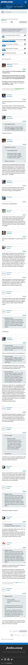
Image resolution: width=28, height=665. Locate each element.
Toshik (8, 544)
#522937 (24, 214)
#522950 (24, 342)
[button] (26, 635)
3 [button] (15, 635)
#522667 (24, 121)
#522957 (24, 521)
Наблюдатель (10, 118)
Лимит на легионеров (9, 19)
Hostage (9, 211)
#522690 (24, 144)
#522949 (24, 315)
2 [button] (13, 635)
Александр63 (10, 66)
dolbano (8, 198)
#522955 (24, 491)
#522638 (24, 99)
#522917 (24, 185)
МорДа (8, 467)
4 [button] (17, 635)
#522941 (24, 236)
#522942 (24, 251)
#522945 (24, 296)
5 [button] (19, 635)
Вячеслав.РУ (9, 96)
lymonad (8, 248)
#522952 (24, 432)
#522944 (24, 277)
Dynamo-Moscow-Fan (19, 88)
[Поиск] (12, 22)
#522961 (24, 547)
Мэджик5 (9, 293)
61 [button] (23, 635)
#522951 (24, 412)
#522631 (24, 69)
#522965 (24, 593)
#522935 (24, 201)
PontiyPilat (9, 233)
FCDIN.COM (6, 2)
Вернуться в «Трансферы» (8, 639)
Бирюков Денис (9, 663)
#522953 (24, 471)
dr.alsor (8, 274)
